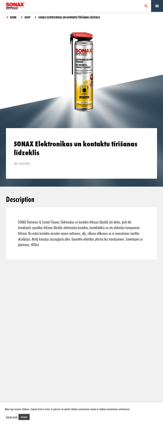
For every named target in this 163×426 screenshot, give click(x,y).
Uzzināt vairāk (11, 417)
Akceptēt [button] (24, 416)
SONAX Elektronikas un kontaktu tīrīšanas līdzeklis (69, 17)
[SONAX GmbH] (15, 6)
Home (13, 17)
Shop (27, 17)
